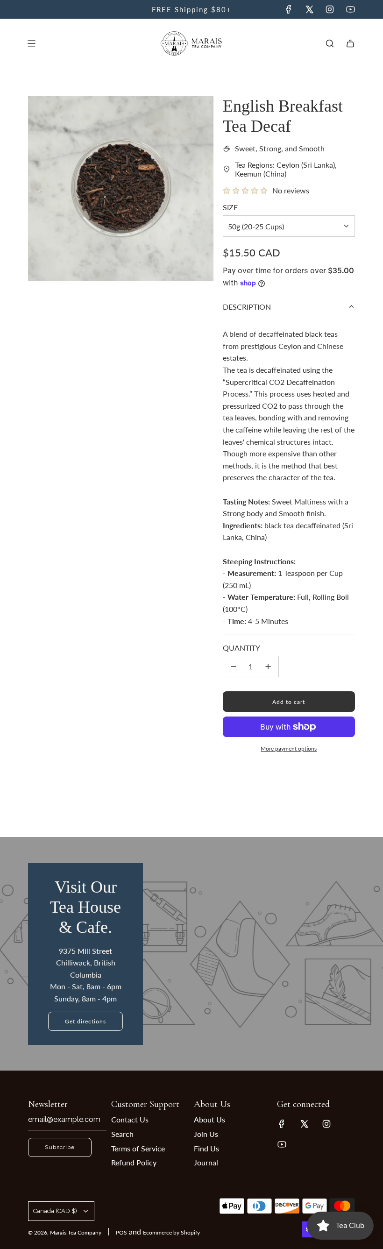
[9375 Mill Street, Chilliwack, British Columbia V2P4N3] (191, 954)
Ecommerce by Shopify (171, 1232)
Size (230, 207)
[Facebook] (288, 9)
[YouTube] (350, 9)
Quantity (241, 647)
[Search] (329, 43)
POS (121, 1232)
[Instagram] (329, 9)
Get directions (85, 1021)
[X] (309, 9)
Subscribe (60, 1147)
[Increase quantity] (268, 666)
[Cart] (350, 43)
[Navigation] (31, 43)
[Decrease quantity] (233, 666)
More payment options (289, 748)
